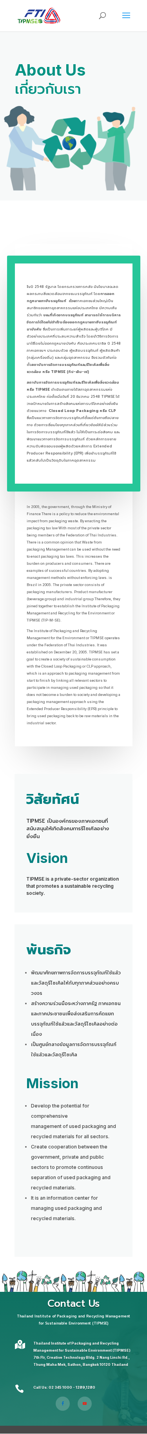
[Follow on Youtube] (85, 1404)
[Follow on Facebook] (63, 1404)
